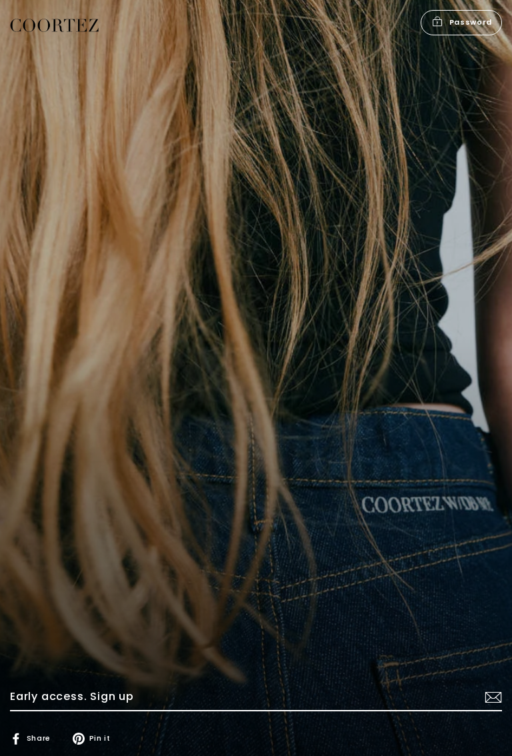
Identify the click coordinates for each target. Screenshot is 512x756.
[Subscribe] (491, 697)
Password (470, 22)
